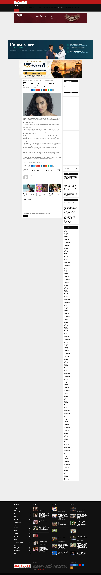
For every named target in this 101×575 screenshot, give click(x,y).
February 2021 (66, 331)
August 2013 (66, 470)
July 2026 (65, 231)
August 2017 (66, 396)
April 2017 (66, 402)
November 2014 (67, 447)
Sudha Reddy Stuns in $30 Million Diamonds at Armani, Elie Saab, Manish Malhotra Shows (44, 515)
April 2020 (66, 347)
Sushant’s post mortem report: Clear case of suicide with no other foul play (29, 194)
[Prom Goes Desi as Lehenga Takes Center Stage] (35, 522)
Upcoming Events (17, 548)
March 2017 (66, 404)
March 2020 (66, 348)
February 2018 (66, 387)
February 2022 (66, 313)
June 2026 (66, 233)
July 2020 (65, 342)
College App (61, 7)
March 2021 (66, 330)
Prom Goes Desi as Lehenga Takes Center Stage (44, 521)
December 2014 (67, 445)
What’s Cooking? (56, 7)
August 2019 (66, 359)
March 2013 (66, 478)
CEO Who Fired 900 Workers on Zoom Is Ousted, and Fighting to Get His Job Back (82, 509)
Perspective (73, 2)
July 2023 (65, 287)
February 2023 (66, 294)
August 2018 (66, 378)
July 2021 (65, 324)
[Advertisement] (50, 31)
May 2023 (65, 290)
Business (22, 7)
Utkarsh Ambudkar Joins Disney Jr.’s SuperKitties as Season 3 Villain (41, 194)
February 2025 (66, 257)
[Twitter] (82, 10)
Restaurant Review (70, 7)
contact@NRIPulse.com (40, 569)
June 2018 (66, 381)
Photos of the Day (18, 522)
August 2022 (66, 304)
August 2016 (66, 415)
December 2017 (67, 390)
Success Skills (16, 541)
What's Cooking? (16, 551)
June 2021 (66, 325)
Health (36, 7)
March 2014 (66, 459)
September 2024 (67, 265)
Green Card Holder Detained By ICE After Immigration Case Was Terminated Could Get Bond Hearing (62, 531)
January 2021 (66, 333)
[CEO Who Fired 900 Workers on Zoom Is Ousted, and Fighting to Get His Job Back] (73, 509)
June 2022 (66, 307)
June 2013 (66, 473)
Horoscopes (16, 527)
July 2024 (65, 268)
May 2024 (65, 271)
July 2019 (65, 361)
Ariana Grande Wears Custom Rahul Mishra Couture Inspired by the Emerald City (43, 549)
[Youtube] (84, 10)
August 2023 (66, 285)
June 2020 (66, 344)
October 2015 (66, 430)
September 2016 (67, 413)
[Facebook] (71, 565)
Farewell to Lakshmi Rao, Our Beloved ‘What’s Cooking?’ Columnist (70, 217)
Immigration (40, 7)
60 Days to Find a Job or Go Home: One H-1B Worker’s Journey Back (70, 208)
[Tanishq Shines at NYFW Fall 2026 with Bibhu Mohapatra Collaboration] (35, 543)
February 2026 (66, 239)
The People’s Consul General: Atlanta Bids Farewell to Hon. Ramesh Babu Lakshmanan (70, 189)
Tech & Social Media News (18, 542)
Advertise (47, 2)
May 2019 (65, 364)
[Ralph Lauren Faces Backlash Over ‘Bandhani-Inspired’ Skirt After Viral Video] (35, 535)
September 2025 (67, 247)
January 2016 (66, 425)
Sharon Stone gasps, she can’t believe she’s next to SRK (54, 194)
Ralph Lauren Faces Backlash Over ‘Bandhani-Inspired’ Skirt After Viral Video (44, 535)
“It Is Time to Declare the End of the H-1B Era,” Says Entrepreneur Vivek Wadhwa (70, 181)
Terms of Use (41, 2)
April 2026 (66, 236)
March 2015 (66, 441)
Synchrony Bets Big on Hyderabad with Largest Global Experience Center (82, 530)
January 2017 (66, 407)
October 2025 (66, 245)
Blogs (15, 510)
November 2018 (67, 373)
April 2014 (66, 458)
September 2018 (67, 376)
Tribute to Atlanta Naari (18, 545)
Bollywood (65, 7)
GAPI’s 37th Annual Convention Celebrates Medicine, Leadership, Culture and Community (62, 539)
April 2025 (66, 254)
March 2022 (66, 311)
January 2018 (66, 388)
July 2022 (65, 305)
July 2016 (65, 416)
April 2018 (66, 384)
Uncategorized (16, 547)
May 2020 (65, 345)
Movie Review (16, 533)
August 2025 (66, 248)
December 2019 (67, 353)
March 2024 (66, 274)
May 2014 (65, 456)
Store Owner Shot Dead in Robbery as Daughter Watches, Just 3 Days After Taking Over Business (70, 177)
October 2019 (66, 356)
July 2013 (65, 472)
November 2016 (67, 410)
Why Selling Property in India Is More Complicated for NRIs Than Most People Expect (82, 516)
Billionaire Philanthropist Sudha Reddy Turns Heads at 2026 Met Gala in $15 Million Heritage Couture (44, 528)
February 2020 (66, 350)
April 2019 (66, 365)
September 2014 (67, 450)
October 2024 (66, 264)
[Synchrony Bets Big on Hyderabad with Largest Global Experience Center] (73, 531)
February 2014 (66, 461)
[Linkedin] (83, 10)
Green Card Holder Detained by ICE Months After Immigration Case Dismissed (70, 212)
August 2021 (66, 322)
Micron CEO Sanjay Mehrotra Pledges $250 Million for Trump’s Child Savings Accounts (81, 553)
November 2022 (67, 299)
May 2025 (65, 253)
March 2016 (66, 422)
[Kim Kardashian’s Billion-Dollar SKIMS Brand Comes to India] (35, 509)
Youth (15, 553)
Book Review (16, 513)
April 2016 (66, 421)
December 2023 (67, 279)
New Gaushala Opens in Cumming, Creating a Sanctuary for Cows (62, 523)
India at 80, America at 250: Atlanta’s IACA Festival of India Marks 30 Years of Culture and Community (63, 516)
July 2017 (65, 398)
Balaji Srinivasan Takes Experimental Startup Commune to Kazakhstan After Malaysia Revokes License (81, 523)
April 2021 (66, 328)
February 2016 (66, 424)
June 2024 (66, 270)
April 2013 (66, 476)
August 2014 (66, 452)
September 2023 (67, 284)
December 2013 (67, 464)
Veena (25, 87)
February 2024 (66, 276)
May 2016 (65, 419)
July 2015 (65, 435)
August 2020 (66, 341)
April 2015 (66, 439)
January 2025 (66, 259)
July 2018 (65, 379)
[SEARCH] (77, 168)
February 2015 (66, 442)
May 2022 (65, 308)
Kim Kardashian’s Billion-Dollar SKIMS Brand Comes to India (44, 508)
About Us (35, 2)
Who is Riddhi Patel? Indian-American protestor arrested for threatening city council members (70, 203)
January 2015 (66, 444)
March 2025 (66, 256)
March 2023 (66, 293)
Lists (14, 531)
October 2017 (66, 393)
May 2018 (65, 382)
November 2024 (67, 262)
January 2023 (66, 296)
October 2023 (66, 282)
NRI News (18, 7)
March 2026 (66, 237)
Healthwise (15, 525)
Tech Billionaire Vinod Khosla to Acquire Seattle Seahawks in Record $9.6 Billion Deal (82, 538)
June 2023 (66, 288)
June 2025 (66, 251)
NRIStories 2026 (76, 7)
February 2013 (66, 479)
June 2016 (66, 418)
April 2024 (66, 273)
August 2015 (66, 433)
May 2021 (65, 327)
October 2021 (66, 319)
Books (33, 7)
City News (15, 7)
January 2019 (66, 370)
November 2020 (67, 336)
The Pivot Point (51, 7)
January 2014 (66, 462)
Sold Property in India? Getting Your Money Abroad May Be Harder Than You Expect (70, 194)
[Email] (85, 10)
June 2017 (66, 399)
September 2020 (67, 339)
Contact (58, 2)
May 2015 (65, 438)
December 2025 (67, 242)
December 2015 (67, 427)
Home (31, 2)
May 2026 (65, 234)
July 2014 (65, 453)
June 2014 (66, 455)
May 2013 (65, 475)
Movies (47, 7)
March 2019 (66, 367)
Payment (52, 2)
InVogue (44, 7)
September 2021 (67, 321)
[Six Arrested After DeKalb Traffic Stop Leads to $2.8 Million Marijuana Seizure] (54, 553)
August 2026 (66, 230)
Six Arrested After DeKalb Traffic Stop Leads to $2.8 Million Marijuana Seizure (63, 552)
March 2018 (66, 385)
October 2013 (66, 467)
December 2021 (67, 316)
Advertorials (16, 507)
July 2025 (65, 250)
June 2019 (66, 362)
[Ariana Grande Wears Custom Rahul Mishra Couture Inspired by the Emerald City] (35, 549)
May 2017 (65, 401)
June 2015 (66, 436)
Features (26, 7)
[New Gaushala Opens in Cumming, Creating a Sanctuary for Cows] (54, 524)
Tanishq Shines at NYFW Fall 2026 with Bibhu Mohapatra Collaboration (44, 542)
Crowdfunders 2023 (65, 2)
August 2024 (66, 267)
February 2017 (66, 405)
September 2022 (67, 302)
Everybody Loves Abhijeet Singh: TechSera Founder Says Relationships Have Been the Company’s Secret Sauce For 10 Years (82, 545)
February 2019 (66, 368)
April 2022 (66, 310)
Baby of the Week (16, 508)
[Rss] (71, 567)
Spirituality (15, 539)
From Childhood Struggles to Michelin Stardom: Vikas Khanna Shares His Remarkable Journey (63, 546)
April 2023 (66, 291)
